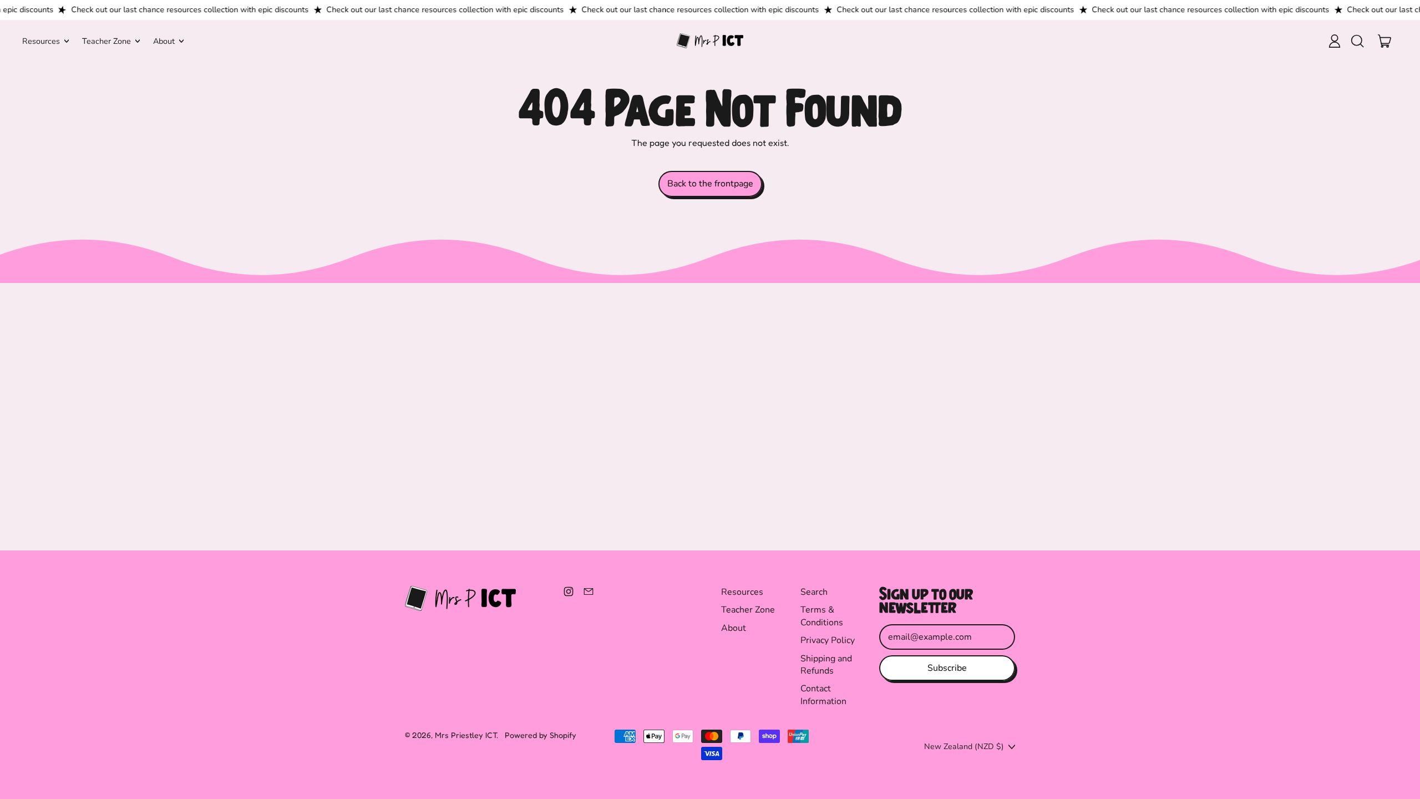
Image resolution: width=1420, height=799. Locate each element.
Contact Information (823, 694)
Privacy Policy (827, 640)
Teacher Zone (748, 610)
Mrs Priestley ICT (465, 735)
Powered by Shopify (540, 735)
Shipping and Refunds (826, 665)
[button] (1357, 41)
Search (814, 592)
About (733, 628)
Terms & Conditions (821, 616)
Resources (742, 592)
